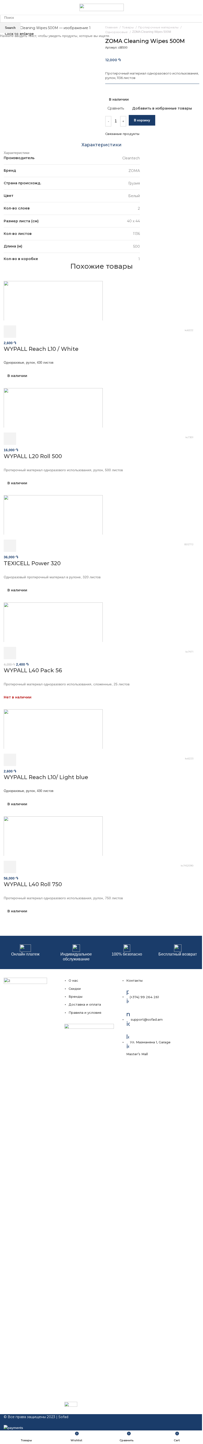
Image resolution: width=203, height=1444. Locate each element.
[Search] (199, 7)
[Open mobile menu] (5, 7)
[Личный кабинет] (192, 7)
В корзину (142, 120)
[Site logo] (101, 7)
